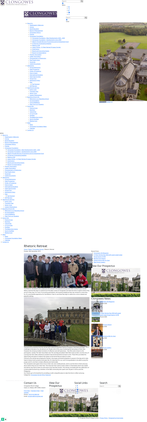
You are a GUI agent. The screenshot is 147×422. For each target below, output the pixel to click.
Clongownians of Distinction (38, 58)
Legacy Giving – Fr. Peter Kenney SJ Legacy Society (46, 47)
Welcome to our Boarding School (39, 99)
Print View (27, 391)
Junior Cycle (33, 90)
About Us (30, 23)
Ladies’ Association (35, 56)
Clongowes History (35, 32)
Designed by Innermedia (116, 418)
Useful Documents (35, 64)
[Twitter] (69, 9)
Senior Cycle (33, 93)
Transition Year (34, 91)
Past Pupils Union (35, 60)
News (28, 123)
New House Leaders (99, 262)
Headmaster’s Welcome (36, 25)
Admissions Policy (35, 80)
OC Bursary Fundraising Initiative (41, 43)
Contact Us (30, 130)
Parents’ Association (35, 55)
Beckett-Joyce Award (100, 258)
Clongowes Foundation (36, 36)
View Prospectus (34, 69)
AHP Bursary (33, 86)
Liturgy (32, 27)
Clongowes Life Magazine (101, 253)
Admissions (30, 66)
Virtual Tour (33, 78)
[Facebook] (68, 10)
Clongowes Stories (36, 375)
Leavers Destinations (36, 95)
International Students (36, 75)
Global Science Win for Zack (102, 260)
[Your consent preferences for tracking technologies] (5, 419)
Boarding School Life (33, 97)
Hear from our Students (37, 104)
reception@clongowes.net (35, 396)
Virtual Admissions (35, 67)
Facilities (32, 115)
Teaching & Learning (33, 88)
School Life (30, 106)
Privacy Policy (104, 418)
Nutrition (32, 110)
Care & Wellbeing (35, 102)
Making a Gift (36, 45)
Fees (31, 82)
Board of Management (36, 31)
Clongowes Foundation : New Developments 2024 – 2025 (48, 38)
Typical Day (33, 112)
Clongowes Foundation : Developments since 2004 (46, 40)
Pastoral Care (34, 108)
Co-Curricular (33, 113)
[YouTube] (69, 12)
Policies (32, 34)
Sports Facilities (34, 119)
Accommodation (34, 101)
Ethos (43, 375)
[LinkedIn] (69, 7)
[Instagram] (69, 14)
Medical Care (33, 121)
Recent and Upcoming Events (40, 51)
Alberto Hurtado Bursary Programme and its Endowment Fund (50, 42)
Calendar (32, 128)
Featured (48, 375)
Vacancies (32, 62)
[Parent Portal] (63, 3)
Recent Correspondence (39, 53)
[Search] (82, 1)
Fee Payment (36, 84)
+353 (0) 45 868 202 (33, 394)
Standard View (35, 391)
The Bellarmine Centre (36, 117)
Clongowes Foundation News (38, 126)
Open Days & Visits (35, 77)
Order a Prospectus (35, 71)
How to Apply (33, 73)
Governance (35, 49)
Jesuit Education (34, 29)
